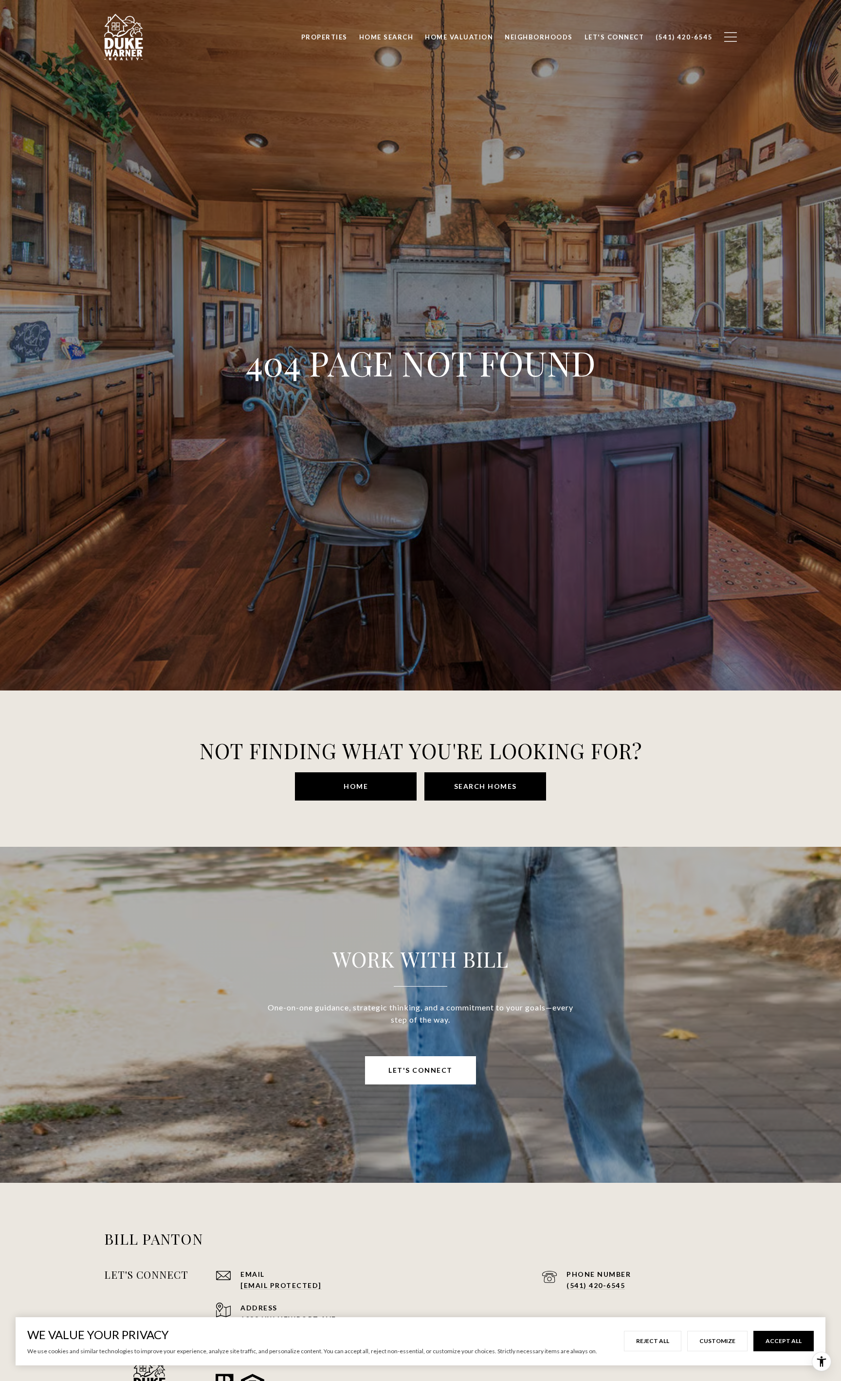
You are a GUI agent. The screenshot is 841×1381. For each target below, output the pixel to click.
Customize (717, 1340)
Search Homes (485, 786)
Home (356, 786)
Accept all (784, 1340)
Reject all (652, 1340)
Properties (324, 37)
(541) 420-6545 (596, 1285)
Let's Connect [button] (420, 1070)
